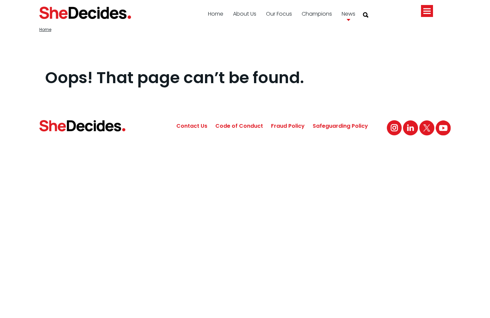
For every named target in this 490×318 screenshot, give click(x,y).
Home (215, 14)
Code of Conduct (239, 126)
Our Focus (279, 14)
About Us (244, 14)
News (348, 14)
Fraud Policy (288, 126)
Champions (317, 14)
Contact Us (191, 126)
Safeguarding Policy (340, 126)
